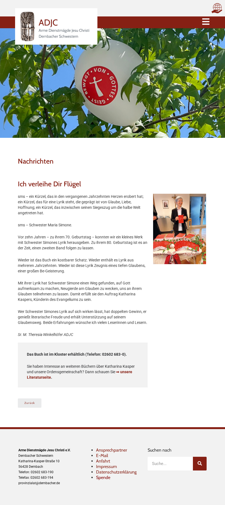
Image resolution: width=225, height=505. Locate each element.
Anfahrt (103, 461)
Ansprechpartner (111, 450)
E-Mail (102, 455)
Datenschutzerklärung (116, 472)
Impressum (106, 466)
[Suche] (200, 463)
